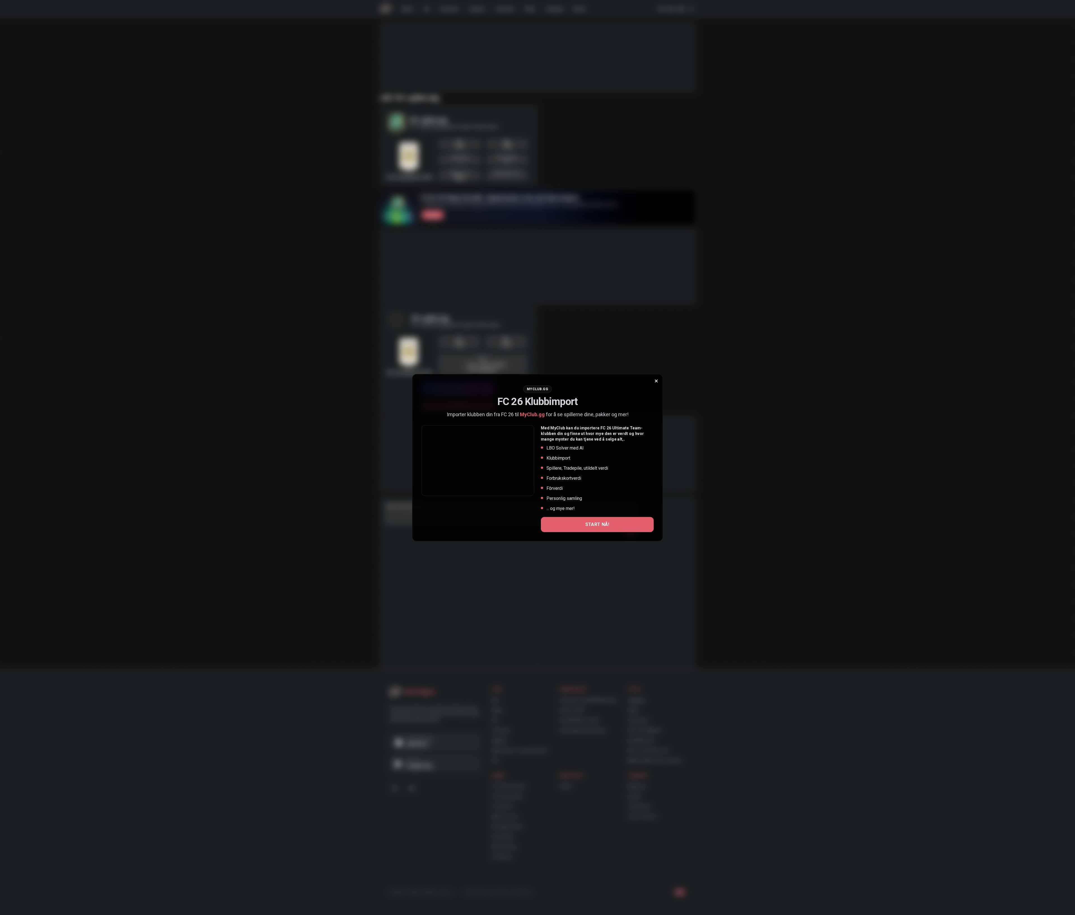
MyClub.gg (532, 414)
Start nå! (597, 524)
